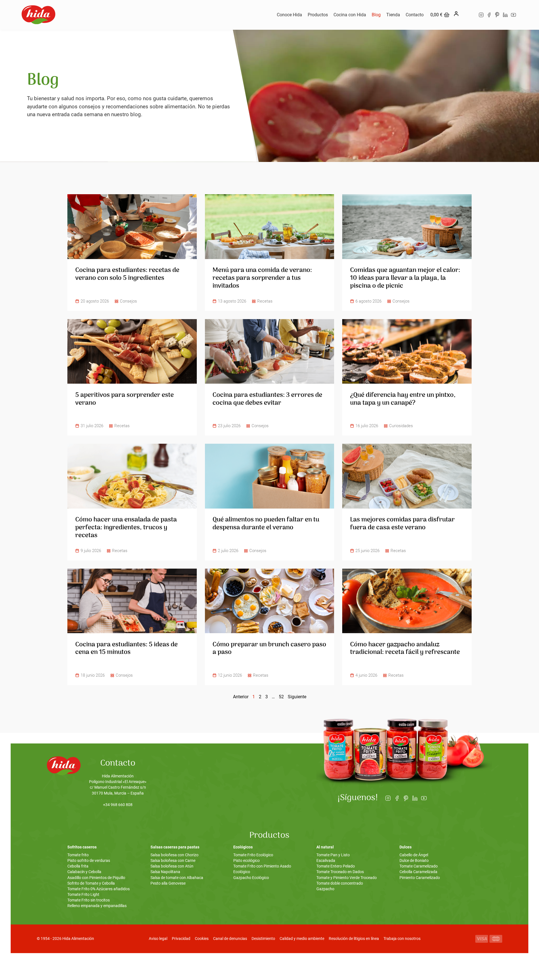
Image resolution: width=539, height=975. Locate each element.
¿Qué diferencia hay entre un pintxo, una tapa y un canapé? (403, 399)
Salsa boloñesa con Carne (172, 860)
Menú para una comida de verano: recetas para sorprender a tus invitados (262, 278)
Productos (318, 14)
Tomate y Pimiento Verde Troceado (346, 877)
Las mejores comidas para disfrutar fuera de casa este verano (402, 523)
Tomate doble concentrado (339, 883)
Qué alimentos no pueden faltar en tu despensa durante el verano (266, 523)
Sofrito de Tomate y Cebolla (91, 883)
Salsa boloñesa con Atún (171, 866)
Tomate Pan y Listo (333, 855)
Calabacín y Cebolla (84, 871)
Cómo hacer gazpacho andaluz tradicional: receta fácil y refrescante (405, 648)
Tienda (393, 14)
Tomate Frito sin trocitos (88, 900)
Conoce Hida (289, 14)
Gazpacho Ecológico (251, 877)
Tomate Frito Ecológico (253, 855)
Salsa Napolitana (165, 871)
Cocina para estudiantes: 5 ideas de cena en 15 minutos (126, 648)
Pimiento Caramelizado (419, 877)
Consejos (128, 301)
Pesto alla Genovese (168, 883)
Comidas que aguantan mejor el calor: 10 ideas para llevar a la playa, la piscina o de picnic (405, 278)
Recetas (265, 301)
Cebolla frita (77, 866)
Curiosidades (401, 425)
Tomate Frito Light (83, 894)
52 (281, 696)
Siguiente (297, 696)
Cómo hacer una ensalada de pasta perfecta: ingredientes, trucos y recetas (126, 527)
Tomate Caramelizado (418, 866)
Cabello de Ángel (413, 855)
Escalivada (325, 860)
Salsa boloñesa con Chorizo (174, 855)
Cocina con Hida (350, 14)
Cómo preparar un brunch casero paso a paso (269, 648)
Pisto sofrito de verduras (88, 860)
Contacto (415, 14)
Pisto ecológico (246, 860)
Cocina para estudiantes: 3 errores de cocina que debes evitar (267, 399)
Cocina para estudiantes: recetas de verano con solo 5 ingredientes (127, 274)
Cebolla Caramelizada (418, 871)
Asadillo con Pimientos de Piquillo (96, 877)
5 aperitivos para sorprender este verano (124, 399)
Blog (376, 14)
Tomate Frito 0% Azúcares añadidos (98, 889)
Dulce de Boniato (414, 860)
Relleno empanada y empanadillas (97, 905)
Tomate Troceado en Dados (340, 871)
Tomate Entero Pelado (335, 866)
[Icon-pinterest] (497, 15)
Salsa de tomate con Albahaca (176, 877)
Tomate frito (78, 855)
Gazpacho (325, 889)
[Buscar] (468, 15)
